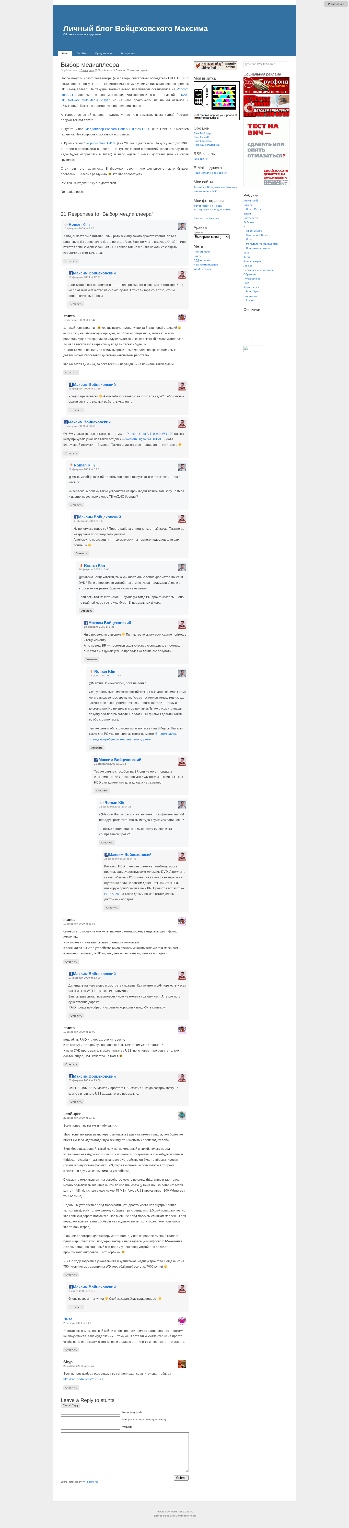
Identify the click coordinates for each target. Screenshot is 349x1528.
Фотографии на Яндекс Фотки (212, 209)
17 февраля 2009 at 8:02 (83, 469)
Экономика (250, 296)
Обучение (249, 274)
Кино (106, 70)
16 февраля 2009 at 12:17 (84, 277)
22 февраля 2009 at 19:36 (110, 763)
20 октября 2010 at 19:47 (78, 1366)
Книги (247, 257)
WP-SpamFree (90, 1482)
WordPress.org (202, 269)
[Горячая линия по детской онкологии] (266, 116)
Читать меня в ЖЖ (205, 191)
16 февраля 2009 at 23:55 (79, 426)
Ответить (71, 261)
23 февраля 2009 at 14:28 (115, 806)
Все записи (201, 158)
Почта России (254, 209)
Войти (197, 256)
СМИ (246, 283)
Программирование (258, 248)
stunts (107, 1400)
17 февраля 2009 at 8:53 (89, 521)
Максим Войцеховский (94, 273)
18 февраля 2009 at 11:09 (79, 1031)
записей (202, 260)
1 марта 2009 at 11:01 (82, 1291)
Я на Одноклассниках (207, 144)
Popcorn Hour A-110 (100, 143)
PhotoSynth (253, 291)
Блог (65, 53)
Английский (250, 200)
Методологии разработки (262, 243)
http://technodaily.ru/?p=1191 (83, 1379)
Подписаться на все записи (210, 172)
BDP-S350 (111, 894)
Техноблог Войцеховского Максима (215, 187)
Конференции (252, 261)
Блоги (247, 213)
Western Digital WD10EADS (145, 439)
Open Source (254, 230)
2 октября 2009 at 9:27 (77, 1323)
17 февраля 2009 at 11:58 (79, 923)
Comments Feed (186, 1515)
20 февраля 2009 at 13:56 (84, 1080)
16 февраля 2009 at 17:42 (79, 320)
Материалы (128, 53)
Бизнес (247, 205)
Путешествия (251, 278)
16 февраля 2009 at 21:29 (84, 388)
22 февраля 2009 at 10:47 (105, 675)
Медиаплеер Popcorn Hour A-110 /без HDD (117, 129)
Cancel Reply (70, 1405)
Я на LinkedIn (202, 137)
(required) (132, 1412)
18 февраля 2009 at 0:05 (94, 569)
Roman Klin (79, 224)
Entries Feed (161, 1515)
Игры (249, 239)
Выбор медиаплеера (90, 64)
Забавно (248, 222)
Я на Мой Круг (202, 133)
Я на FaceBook (203, 141)
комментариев (206, 264)
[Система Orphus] (215, 69)
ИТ (245, 226)
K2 (192, 1511)
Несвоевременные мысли (259, 270)
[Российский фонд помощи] (266, 93)
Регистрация (336, 4)
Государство (251, 218)
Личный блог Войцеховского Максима (135, 28)
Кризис (250, 300)
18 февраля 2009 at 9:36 (99, 626)
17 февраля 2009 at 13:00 (84, 977)
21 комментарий (136, 70)
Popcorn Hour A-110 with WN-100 (150, 434)
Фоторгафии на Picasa (208, 205)
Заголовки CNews (256, 235)
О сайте (82, 53)
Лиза (67, 1319)
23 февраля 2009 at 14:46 (120, 858)
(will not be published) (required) (144, 1419)
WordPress (177, 1511)
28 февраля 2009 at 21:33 (79, 1117)
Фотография (251, 287)
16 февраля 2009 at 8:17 (78, 228)
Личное (120, 70)
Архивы (198, 232)
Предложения (103, 53)
